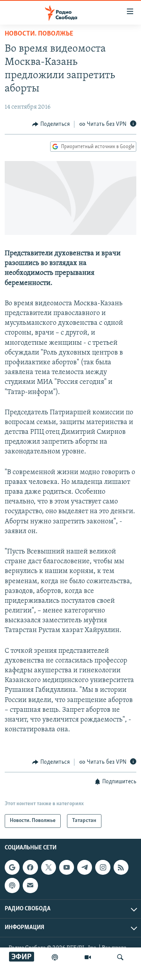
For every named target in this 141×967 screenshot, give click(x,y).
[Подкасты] (12, 885)
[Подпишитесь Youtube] (66, 867)
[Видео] (87, 957)
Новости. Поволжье (39, 34)
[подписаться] (30, 885)
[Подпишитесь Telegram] (84, 867)
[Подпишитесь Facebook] (30, 867)
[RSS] (121, 867)
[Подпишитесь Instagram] (102, 867)
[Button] (51, 124)
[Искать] (120, 957)
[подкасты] (55, 957)
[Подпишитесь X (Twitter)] (48, 867)
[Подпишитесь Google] (12, 867)
